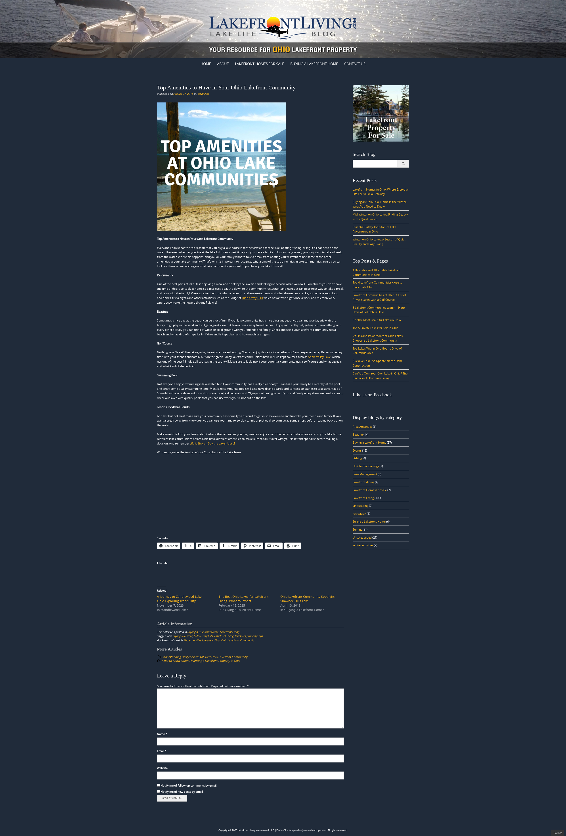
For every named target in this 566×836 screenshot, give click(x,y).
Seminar (358, 529)
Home (206, 63)
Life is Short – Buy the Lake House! (212, 443)
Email (161, 751)
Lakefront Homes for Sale (259, 63)
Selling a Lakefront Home (369, 522)
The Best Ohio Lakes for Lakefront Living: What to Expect (243, 598)
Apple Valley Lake (319, 357)
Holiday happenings (366, 466)
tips (260, 636)
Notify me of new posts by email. (182, 792)
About (223, 63)
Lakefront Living (229, 632)
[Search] (403, 164)
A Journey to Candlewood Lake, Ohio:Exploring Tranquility (179, 598)
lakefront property (246, 636)
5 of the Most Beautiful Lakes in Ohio (377, 320)
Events (357, 450)
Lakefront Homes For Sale (370, 490)
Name (162, 734)
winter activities (363, 545)
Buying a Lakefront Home (314, 63)
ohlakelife (203, 93)
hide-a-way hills (203, 636)
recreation (359, 514)
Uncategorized (362, 537)
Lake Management (365, 474)
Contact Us (354, 63)
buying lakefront (182, 636)
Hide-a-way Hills (252, 298)
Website (162, 768)
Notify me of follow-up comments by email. (189, 785)
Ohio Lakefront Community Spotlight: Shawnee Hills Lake (307, 598)
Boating (358, 435)
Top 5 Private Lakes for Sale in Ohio (375, 328)
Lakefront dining (363, 482)
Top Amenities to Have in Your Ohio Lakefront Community (219, 640)
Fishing (357, 458)
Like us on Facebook (372, 394)
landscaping (360, 506)
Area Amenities (362, 427)
